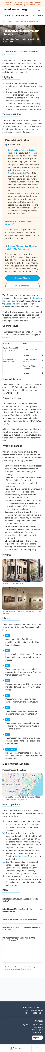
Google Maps (22, 799)
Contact (39, 1021)
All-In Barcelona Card (25, 15)
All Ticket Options (22, 286)
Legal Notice (38, 1027)
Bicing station (21, 856)
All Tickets (8, 15)
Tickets (9, 22)
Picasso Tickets (22, 278)
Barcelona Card (13, 304)
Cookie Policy (37, 1032)
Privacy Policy (37, 1030)
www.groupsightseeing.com (22, 969)
